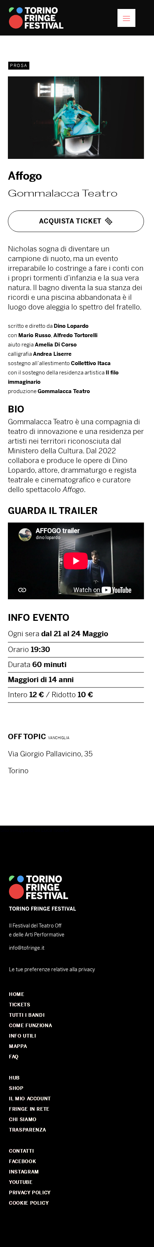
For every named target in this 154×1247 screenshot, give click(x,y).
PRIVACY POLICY (30, 1193)
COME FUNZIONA (30, 1025)
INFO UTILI (22, 1036)
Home (16, 994)
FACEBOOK (22, 1161)
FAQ (14, 1057)
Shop (16, 1088)
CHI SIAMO (23, 1119)
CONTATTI (21, 1151)
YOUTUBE (21, 1182)
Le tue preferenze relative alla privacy (52, 969)
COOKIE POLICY (29, 1203)
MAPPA (18, 1046)
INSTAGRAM (24, 1172)
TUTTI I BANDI (26, 1015)
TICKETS (19, 1005)
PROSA (19, 66)
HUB (14, 1078)
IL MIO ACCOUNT (30, 1099)
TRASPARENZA (27, 1130)
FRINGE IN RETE (29, 1109)
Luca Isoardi (55, 830)
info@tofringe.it (26, 948)
